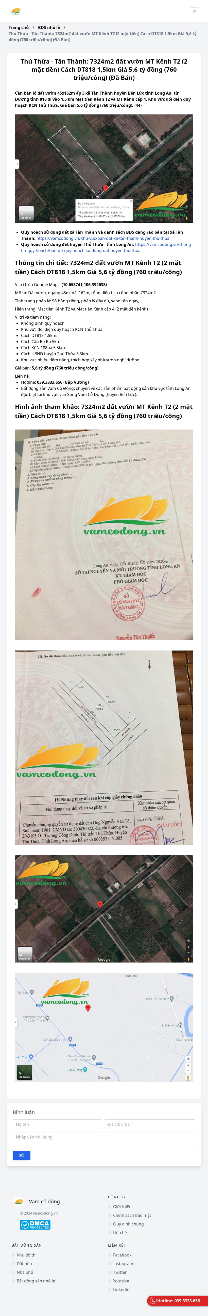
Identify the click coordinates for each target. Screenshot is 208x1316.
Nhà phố (25, 1272)
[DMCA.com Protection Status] (60, 1225)
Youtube (121, 1281)
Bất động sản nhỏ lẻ (36, 1281)
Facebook (122, 1255)
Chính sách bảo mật (132, 1215)
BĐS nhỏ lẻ (49, 27)
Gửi (21, 1155)
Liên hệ (120, 1232)
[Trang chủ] (16, 11)
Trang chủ (19, 27)
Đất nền (24, 1263)
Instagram (123, 1263)
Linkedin (121, 1289)
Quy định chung (128, 1224)
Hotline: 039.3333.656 (178, 1301)
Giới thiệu (122, 1206)
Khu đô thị (27, 1255)
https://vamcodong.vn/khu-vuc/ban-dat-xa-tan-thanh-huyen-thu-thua (103, 238)
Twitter (120, 1272)
